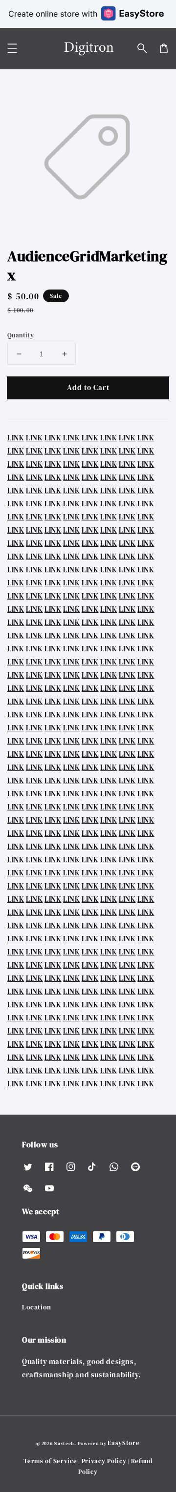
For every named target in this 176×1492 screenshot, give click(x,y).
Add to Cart (88, 387)
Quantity (20, 335)
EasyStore (123, 1443)
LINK (15, 438)
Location (36, 1307)
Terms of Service (50, 1461)
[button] (142, 48)
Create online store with (52, 14)
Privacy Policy (104, 1461)
